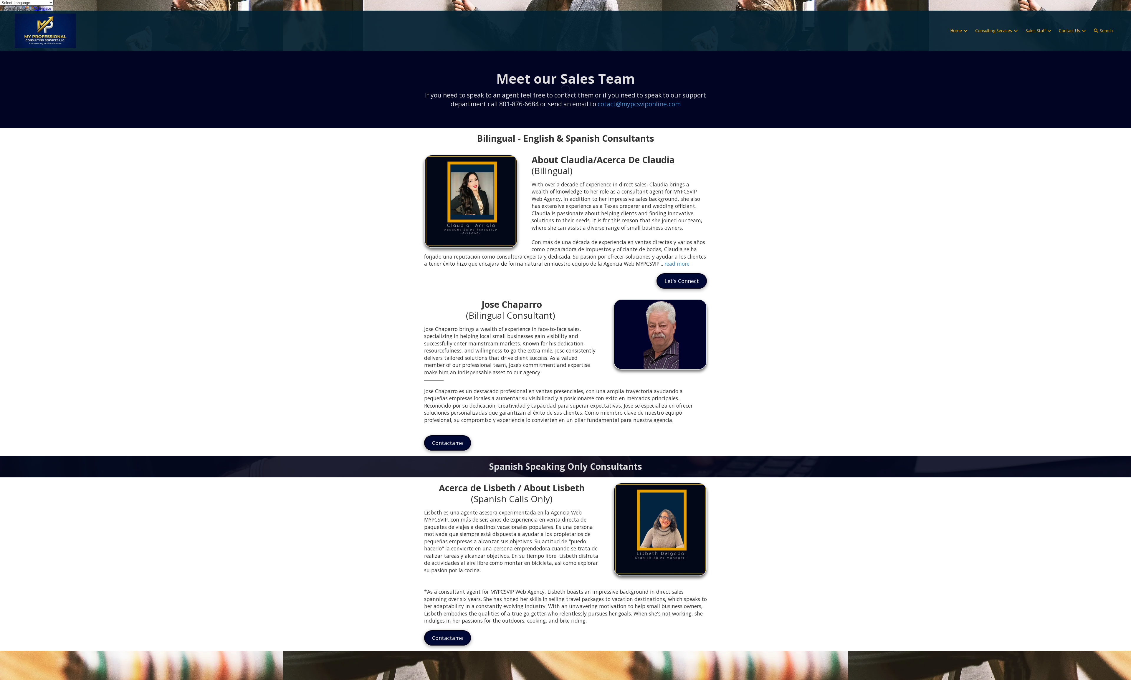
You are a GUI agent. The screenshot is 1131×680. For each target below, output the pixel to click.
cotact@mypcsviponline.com (639, 104)
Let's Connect (681, 280)
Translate (42, 8)
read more (676, 263)
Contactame (447, 442)
